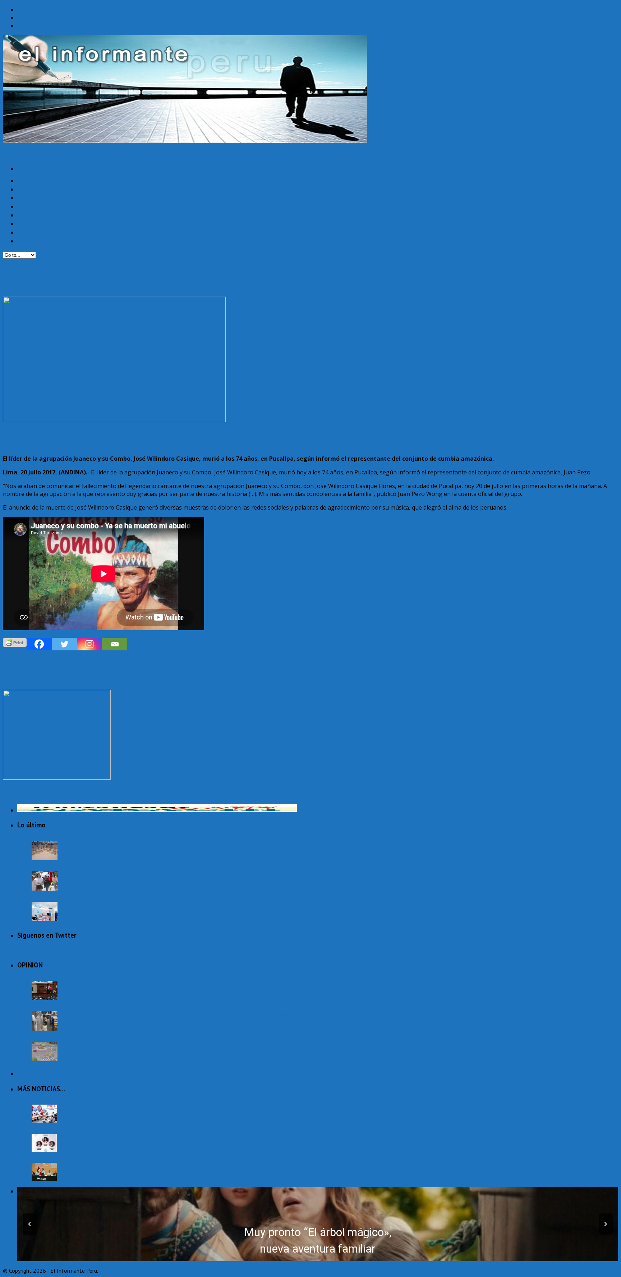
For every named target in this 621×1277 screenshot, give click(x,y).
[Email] (114, 644)
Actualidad (29, 180)
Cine (22, 214)
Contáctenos (34, 25)
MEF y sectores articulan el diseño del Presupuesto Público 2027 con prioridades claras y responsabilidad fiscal (208, 1107)
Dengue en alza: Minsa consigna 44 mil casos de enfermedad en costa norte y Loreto (175, 904)
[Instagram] (89, 644)
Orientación (30, 240)
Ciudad (24, 189)
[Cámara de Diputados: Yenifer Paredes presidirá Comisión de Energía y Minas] (44, 1143)
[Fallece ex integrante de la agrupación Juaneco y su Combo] (57, 777)
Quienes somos (38, 10)
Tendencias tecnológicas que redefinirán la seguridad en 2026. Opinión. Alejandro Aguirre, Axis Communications (211, 1044)
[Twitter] (64, 644)
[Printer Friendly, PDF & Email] (15, 641)
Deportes (27, 206)
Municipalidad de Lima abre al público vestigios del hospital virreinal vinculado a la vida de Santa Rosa (197, 843)
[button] (30, 1224)
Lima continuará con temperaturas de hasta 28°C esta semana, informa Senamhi (169, 873)
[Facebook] (39, 644)
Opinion (25, 197)
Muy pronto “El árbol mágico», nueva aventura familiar (317, 1241)
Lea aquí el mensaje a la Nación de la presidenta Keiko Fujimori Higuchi (156, 983)
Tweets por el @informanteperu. (61, 950)
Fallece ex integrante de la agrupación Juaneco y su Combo (68, 793)
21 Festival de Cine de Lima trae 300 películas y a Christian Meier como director (110, 654)
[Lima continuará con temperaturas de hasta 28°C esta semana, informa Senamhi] (45, 881)
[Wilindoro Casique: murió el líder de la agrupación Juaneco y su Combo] (114, 420)
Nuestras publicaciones (48, 18)
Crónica (25, 232)
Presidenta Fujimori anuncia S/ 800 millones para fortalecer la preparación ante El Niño (177, 1165)
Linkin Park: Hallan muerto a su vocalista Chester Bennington (90, 663)
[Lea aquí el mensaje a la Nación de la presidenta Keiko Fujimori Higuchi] (45, 990)
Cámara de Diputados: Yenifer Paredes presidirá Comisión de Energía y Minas (164, 1136)
